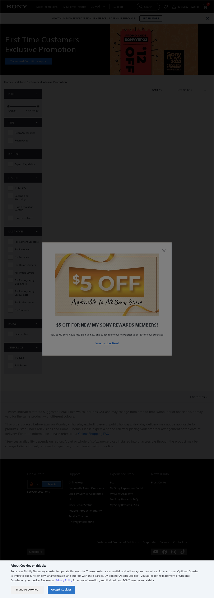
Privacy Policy (63, 580)
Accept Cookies (61, 589)
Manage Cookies (27, 589)
